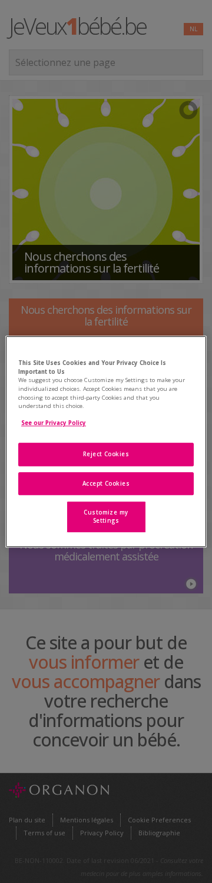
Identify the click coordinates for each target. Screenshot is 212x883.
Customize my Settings (106, 517)
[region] (106, 441)
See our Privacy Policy (53, 423)
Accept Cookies (106, 483)
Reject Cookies (106, 454)
